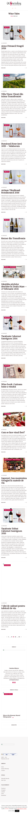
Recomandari (12, 267)
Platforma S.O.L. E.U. (5, 759)
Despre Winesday (5, 769)
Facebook (3, 788)
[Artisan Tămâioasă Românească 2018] (14, 177)
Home (12, 16)
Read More (3, 68)
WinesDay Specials (8, 694)
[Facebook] (13, 682)
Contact (3, 770)
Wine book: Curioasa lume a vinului (11, 385)
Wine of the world (16, 459)
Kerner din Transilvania (13, 238)
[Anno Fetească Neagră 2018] (14, 32)
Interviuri (6, 267)
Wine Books (7, 365)
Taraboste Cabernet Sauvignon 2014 (11, 337)
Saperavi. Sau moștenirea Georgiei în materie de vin (14, 480)
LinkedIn (3, 792)
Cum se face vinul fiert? (13, 432)
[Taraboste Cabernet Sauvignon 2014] (14, 323)
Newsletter (3, 795)
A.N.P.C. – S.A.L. (4, 757)
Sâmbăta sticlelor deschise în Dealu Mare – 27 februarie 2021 (14, 286)
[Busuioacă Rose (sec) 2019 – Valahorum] (14, 130)
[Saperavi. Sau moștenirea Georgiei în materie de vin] (14, 465)
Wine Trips (3, 780)
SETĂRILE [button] (7, 809)
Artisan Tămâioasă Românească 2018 (10, 191)
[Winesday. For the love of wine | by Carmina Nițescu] (14, 3)
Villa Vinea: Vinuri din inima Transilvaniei (12, 95)
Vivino (2, 793)
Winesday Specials (5, 778)
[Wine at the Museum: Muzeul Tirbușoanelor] (14, 703)
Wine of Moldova (8, 317)
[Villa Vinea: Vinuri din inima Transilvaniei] (14, 81)
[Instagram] (15, 682)
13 (19, 637)
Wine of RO (7, 27)
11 (15, 637)
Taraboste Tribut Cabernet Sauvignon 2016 (11, 531)
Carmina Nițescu (14, 668)
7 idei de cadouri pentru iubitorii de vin (13, 607)
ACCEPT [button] (17, 811)
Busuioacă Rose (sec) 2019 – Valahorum (11, 144)
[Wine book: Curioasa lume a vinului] (14, 371)
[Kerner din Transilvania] (14, 225)
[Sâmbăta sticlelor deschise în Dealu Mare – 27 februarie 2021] (14, 271)
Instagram (3, 790)
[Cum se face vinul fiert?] (14, 419)
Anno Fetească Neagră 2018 (12, 47)
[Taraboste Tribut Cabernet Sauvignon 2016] (14, 515)
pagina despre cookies (22, 809)
